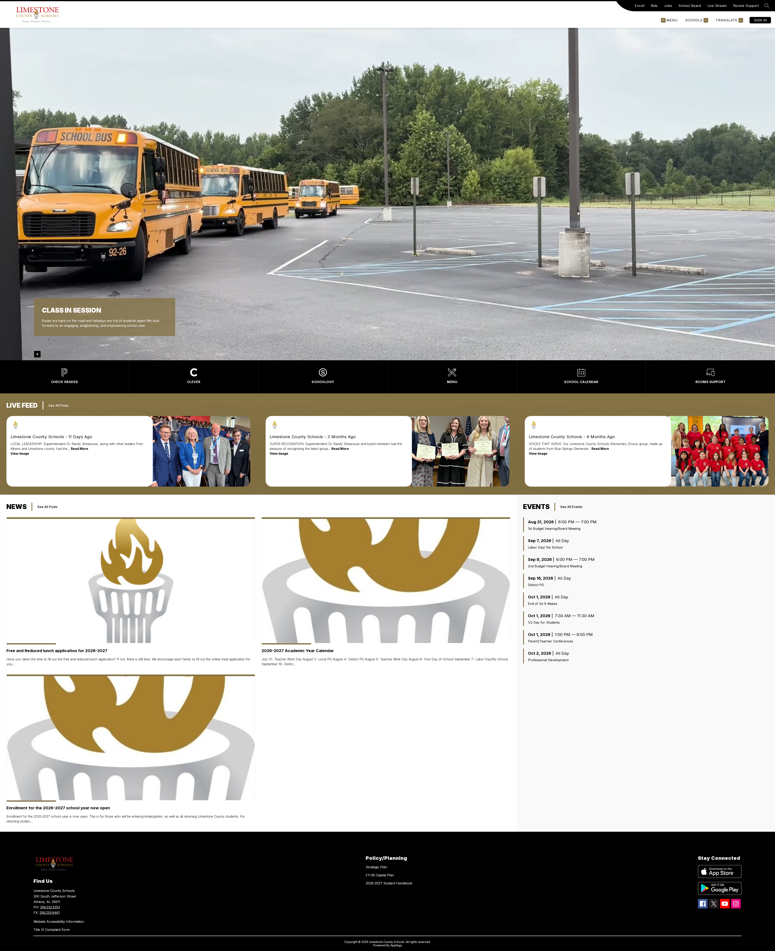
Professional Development (548, 660)
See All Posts (58, 405)
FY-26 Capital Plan (380, 875)
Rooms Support (746, 6)
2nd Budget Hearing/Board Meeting (555, 566)
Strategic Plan (376, 867)
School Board (690, 6)
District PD (536, 585)
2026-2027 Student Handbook (389, 883)
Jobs (668, 6)
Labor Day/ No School (545, 547)
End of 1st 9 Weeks (542, 604)
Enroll (639, 6)
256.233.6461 (50, 913)
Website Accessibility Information (59, 922)
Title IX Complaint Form (52, 930)
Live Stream (717, 6)
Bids (654, 6)
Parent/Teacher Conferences (550, 641)
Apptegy (396, 945)
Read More (79, 449)
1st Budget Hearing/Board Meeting (554, 529)
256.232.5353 (50, 907)
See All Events (571, 507)
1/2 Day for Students (544, 622)
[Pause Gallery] (37, 354)
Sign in (760, 20)
